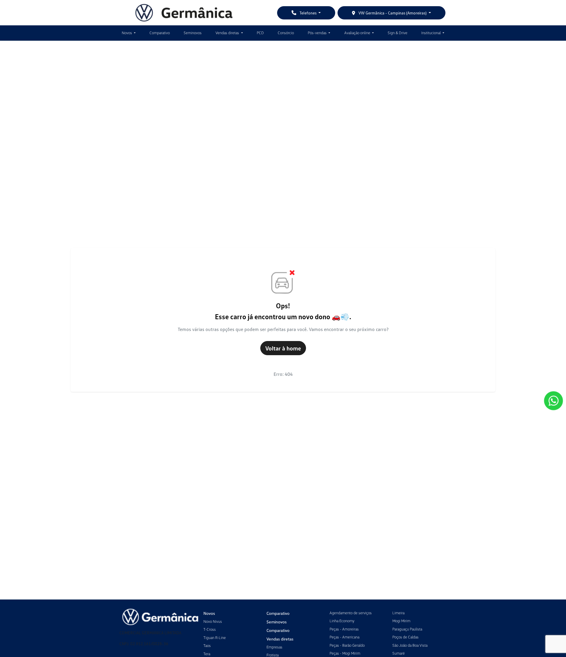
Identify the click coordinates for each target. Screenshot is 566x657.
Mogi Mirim (401, 620)
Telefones (308, 12)
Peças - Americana (344, 637)
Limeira (398, 612)
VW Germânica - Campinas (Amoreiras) (392, 12)
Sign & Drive (397, 32)
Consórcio (286, 32)
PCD (260, 32)
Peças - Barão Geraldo (347, 645)
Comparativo (159, 32)
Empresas (274, 647)
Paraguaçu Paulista (407, 629)
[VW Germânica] (184, 12)
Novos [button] (127, 32)
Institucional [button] (431, 32)
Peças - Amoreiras (344, 629)
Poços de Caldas (405, 637)
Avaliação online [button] (357, 32)
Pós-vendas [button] (318, 32)
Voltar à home (283, 348)
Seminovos (193, 32)
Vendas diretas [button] (227, 32)
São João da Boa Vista (409, 645)
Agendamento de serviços (351, 612)
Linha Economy (342, 620)
